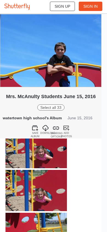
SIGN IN (90, 6)
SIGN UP (62, 6)
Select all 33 (50, 107)
